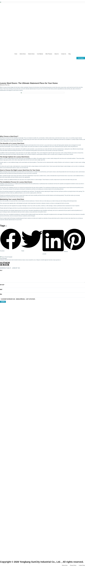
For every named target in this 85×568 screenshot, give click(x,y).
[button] (10, 240)
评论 (1, 270)
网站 (1, 294)
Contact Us (63, 53)
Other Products (48, 53)
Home (15, 53)
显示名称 (2, 284)
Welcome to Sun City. (4, 84)
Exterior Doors (31, 53)
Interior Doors (23, 53)
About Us (57, 53)
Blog (70, 53)
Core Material (40, 53)
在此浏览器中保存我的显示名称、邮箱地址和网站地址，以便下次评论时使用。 (18, 299)
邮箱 (1, 289)
